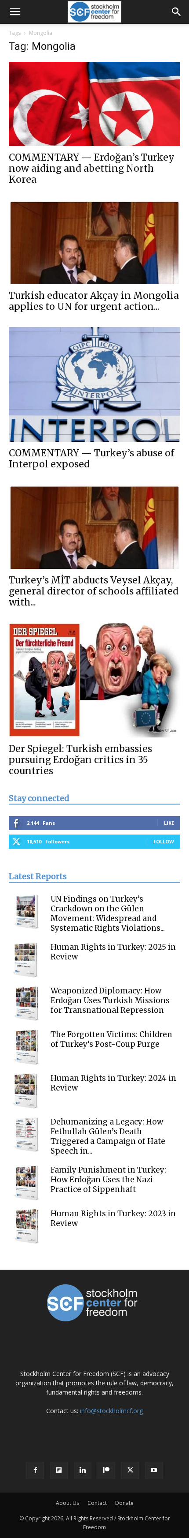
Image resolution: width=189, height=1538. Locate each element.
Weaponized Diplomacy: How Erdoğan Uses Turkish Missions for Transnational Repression (110, 1000)
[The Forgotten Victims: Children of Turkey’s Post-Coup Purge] (26, 1047)
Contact (97, 1503)
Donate (124, 1503)
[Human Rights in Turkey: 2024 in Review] (26, 1091)
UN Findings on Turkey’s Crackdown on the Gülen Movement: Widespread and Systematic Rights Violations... (108, 913)
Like (169, 823)
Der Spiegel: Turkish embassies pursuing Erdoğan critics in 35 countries (80, 760)
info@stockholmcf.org (111, 1410)
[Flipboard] (59, 1470)
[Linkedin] (82, 1470)
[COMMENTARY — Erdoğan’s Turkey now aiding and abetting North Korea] (94, 104)
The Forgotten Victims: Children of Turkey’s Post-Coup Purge (111, 1039)
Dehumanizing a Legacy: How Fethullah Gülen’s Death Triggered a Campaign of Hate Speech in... (108, 1136)
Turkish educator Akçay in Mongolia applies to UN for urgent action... (94, 301)
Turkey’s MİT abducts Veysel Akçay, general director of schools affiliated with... (93, 591)
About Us (67, 1503)
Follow (163, 841)
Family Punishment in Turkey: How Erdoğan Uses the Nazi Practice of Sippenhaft (108, 1179)
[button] (15, 12)
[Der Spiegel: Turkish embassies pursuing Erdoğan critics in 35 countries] (94, 680)
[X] (130, 1470)
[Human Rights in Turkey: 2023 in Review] (26, 1226)
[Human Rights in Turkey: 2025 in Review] (26, 960)
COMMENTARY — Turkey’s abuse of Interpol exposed (91, 458)
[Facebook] (35, 1470)
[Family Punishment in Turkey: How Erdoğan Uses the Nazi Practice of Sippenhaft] (26, 1182)
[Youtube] (154, 1470)
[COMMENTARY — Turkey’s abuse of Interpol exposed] (94, 384)
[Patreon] (106, 1470)
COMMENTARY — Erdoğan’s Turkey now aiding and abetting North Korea (91, 168)
